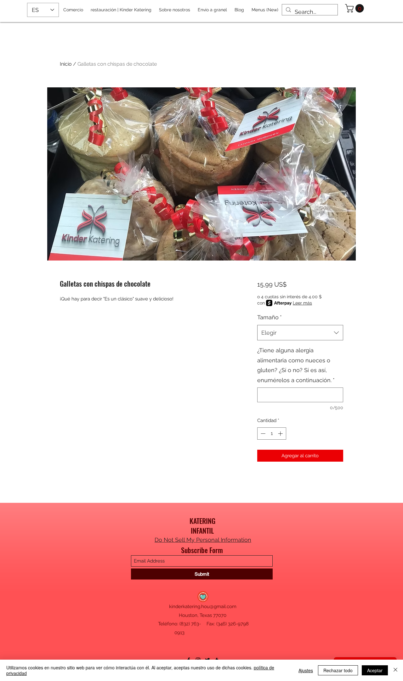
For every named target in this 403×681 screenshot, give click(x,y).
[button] (355, 8)
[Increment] (281, 433)
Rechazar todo (338, 670)
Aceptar (375, 670)
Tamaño (269, 317)
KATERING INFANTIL (202, 525)
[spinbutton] (271, 433)
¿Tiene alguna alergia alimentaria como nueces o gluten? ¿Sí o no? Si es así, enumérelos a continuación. (296, 365)
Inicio (66, 64)
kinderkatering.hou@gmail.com (202, 606)
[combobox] (300, 333)
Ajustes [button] (305, 670)
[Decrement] (262, 433)
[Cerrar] (395, 670)
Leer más (302, 302)
